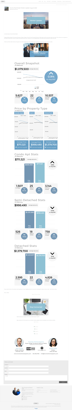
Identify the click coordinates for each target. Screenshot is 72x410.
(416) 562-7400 (25, 397)
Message (6, 374)
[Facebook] (1, 1)
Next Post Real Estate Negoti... (62, 4)
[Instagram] (3, 1)
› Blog (38, 391)
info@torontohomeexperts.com (27, 396)
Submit (63, 382)
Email (6, 371)
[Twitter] (4, 1)
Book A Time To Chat (36, 294)
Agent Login (58, 403)
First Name (6, 364)
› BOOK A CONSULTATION (54, 391)
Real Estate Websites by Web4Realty (51, 403)
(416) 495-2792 (25, 398)
